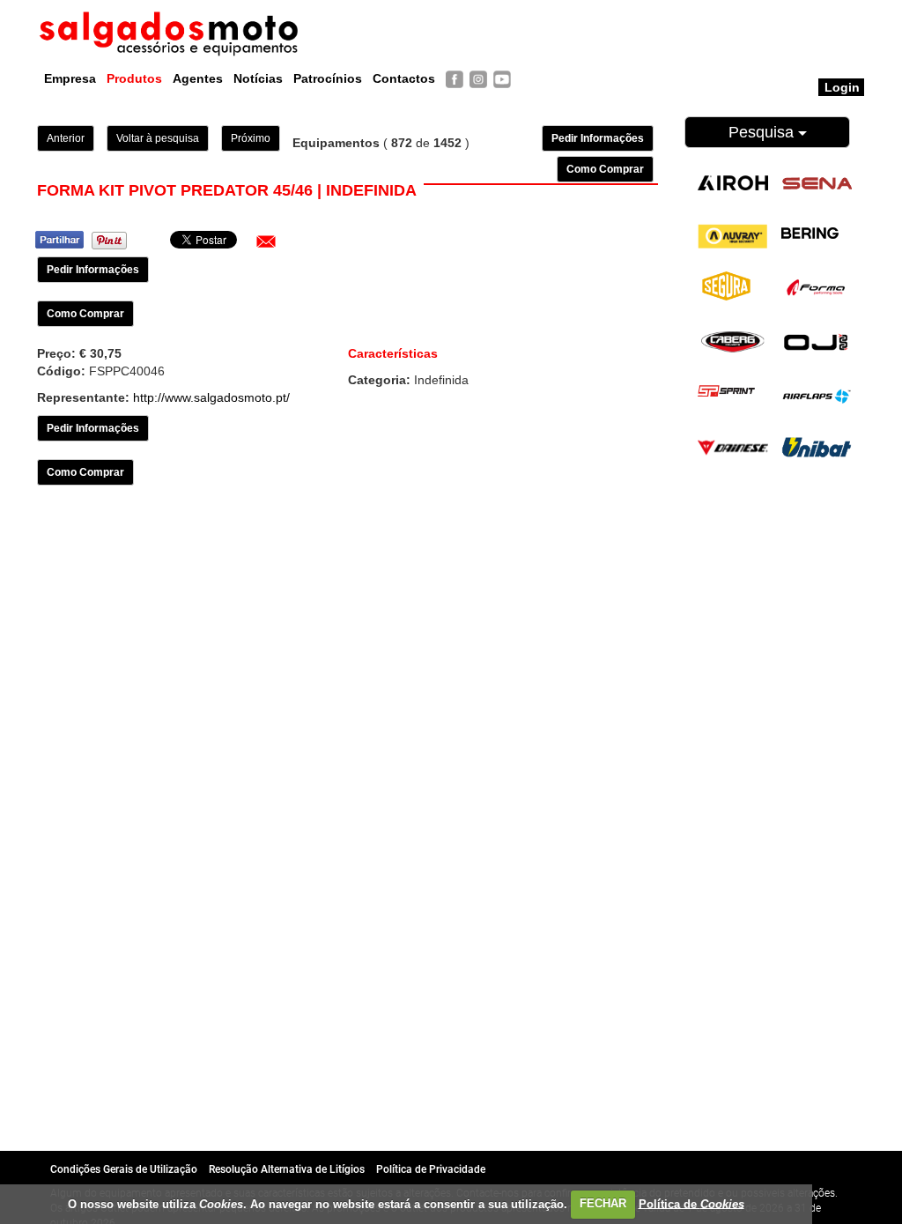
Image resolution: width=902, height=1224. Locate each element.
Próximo (250, 138)
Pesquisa (763, 132)
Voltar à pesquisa (157, 138)
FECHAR (603, 1203)
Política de (691, 1203)
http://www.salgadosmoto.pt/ (211, 397)
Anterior (66, 138)
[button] (266, 241)
